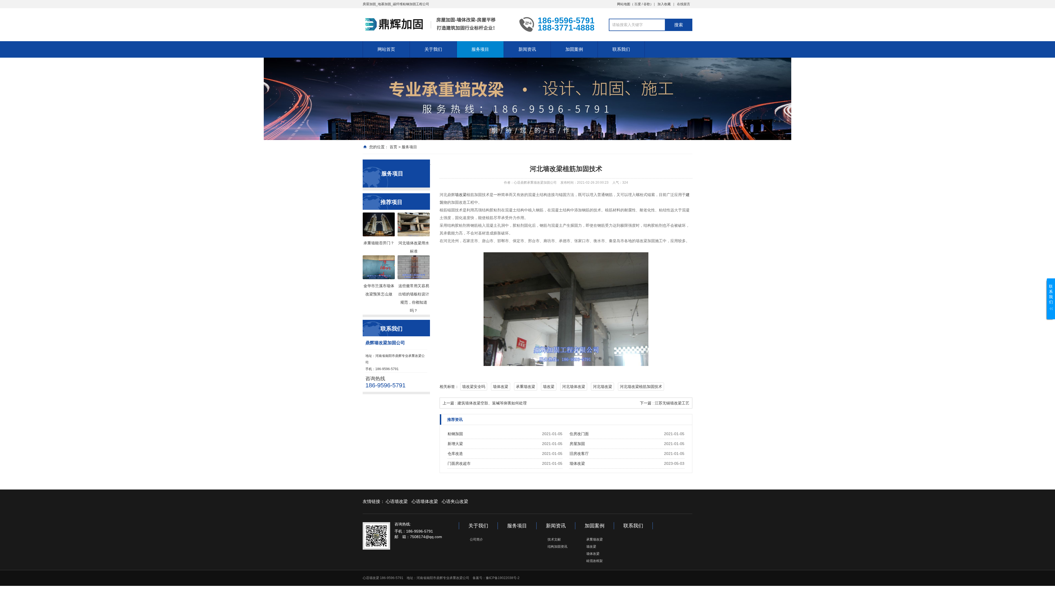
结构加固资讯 (557, 547)
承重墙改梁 (525, 386)
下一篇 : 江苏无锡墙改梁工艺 (664, 403)
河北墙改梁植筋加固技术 (641, 386)
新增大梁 (455, 443)
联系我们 (621, 49)
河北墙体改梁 (573, 386)
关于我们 (433, 49)
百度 (637, 4)
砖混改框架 (594, 561)
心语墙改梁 (397, 501)
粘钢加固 (455, 434)
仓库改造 (455, 453)
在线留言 (683, 4)
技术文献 (554, 539)
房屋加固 (577, 443)
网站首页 (386, 49)
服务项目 (480, 49)
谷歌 (646, 4)
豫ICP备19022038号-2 (503, 578)
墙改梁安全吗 (473, 386)
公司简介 (476, 539)
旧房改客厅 (579, 453)
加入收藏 (664, 4)
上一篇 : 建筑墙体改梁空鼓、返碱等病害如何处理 (485, 403)
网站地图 (623, 4)
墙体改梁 (500, 386)
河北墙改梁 (602, 386)
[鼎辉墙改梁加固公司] (437, 24)
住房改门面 (579, 434)
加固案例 (574, 49)
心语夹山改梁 (455, 501)
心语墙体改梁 (425, 501)
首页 (393, 147)
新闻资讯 (527, 49)
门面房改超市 (459, 463)
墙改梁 (461, 194)
